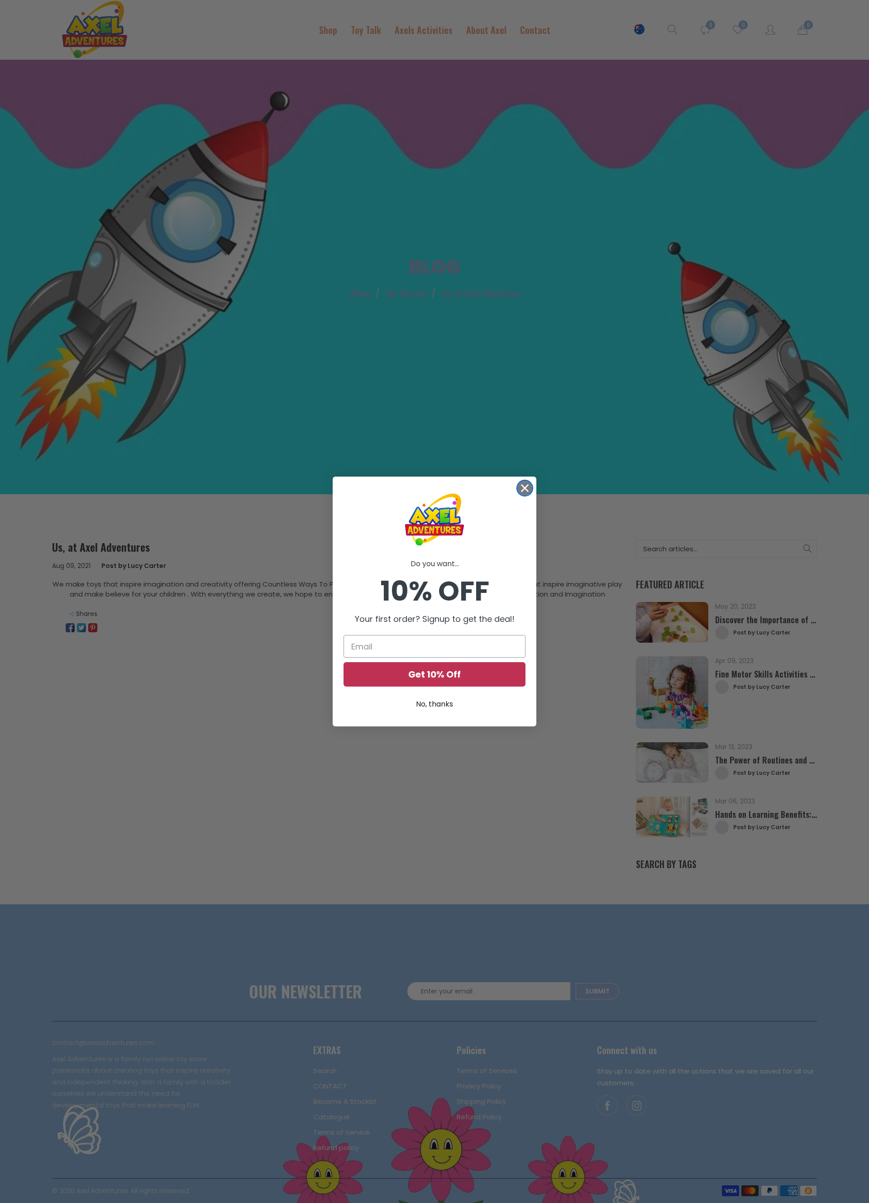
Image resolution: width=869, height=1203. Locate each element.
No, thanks (434, 704)
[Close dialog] (525, 488)
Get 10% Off (434, 674)
